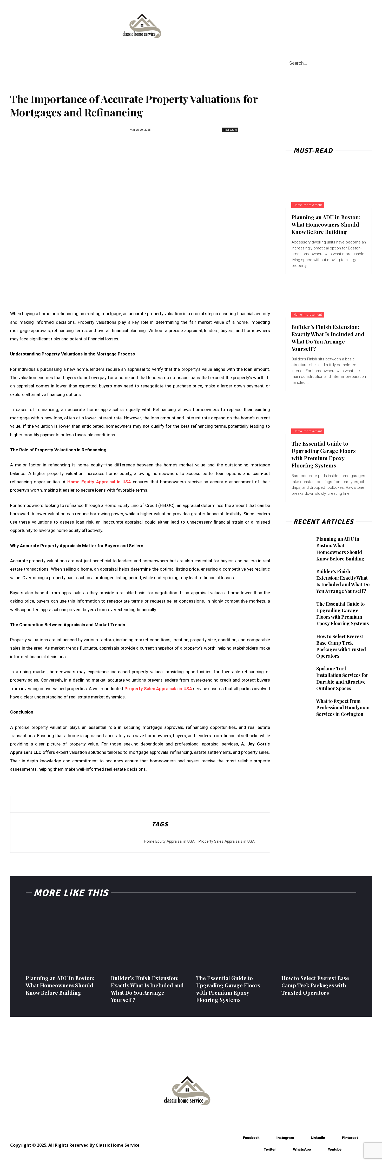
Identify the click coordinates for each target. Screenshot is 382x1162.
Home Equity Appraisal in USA (169, 841)
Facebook (251, 1137)
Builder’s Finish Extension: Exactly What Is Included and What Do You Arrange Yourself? (328, 337)
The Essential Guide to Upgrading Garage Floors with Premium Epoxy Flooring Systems (324, 454)
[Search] (370, 63)
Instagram (285, 1137)
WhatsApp (302, 1149)
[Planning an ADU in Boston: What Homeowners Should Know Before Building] (329, 186)
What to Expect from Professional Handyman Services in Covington (343, 707)
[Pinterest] (334, 1138)
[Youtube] (320, 1149)
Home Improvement (307, 205)
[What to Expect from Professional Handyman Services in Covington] (299, 707)
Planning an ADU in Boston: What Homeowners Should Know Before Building (326, 224)
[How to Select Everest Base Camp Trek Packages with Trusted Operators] (299, 643)
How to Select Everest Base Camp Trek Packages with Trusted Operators (341, 646)
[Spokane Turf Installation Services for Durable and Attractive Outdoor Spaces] (299, 675)
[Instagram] (268, 1138)
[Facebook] (235, 1138)
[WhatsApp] (285, 1149)
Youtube (334, 1149)
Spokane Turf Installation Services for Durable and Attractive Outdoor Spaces (342, 678)
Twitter (270, 1149)
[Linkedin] (303, 1138)
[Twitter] (256, 1149)
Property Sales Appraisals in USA (227, 841)
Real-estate (230, 129)
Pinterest (350, 1137)
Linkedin (318, 1137)
